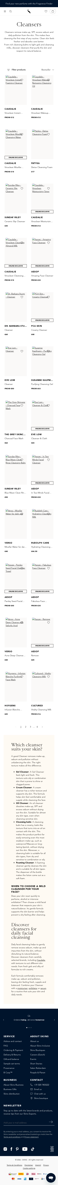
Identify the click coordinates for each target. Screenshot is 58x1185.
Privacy (46, 1165)
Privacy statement (31, 1137)
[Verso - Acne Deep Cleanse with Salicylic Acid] (16, 632)
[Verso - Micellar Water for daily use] (16, 524)
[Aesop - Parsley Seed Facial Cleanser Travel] (16, 578)
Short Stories (36, 1063)
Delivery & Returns (12, 1054)
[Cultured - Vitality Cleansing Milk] (42, 687)
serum (43, 988)
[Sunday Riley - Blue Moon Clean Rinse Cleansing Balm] (16, 470)
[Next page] (42, 726)
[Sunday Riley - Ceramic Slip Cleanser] (16, 198)
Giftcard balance (11, 1059)
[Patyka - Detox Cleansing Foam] (42, 144)
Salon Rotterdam (38, 1068)
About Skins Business (13, 1084)
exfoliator (33, 988)
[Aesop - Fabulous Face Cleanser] (42, 578)
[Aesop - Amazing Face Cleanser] (42, 253)
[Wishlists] (46, 11)
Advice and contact (13, 1041)
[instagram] (5, 1148)
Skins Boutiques (37, 1050)
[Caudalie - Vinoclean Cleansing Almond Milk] (16, 253)
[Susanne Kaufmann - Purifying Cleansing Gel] (42, 361)
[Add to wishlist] (22, 80)
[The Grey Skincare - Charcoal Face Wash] (16, 415)
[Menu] (5, 11)
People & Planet (37, 1072)
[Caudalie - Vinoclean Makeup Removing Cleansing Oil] (42, 90)
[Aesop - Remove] (42, 632)
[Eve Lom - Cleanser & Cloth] (42, 415)
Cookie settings (29, 1168)
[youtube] (25, 1148)
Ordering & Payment (13, 1050)
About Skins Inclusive (40, 1045)
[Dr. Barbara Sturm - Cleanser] (16, 307)
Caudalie (41, 960)
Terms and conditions (12, 1137)
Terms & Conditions (14, 1165)
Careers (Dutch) (37, 1054)
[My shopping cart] (53, 11)
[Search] (10, 11)
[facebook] (11, 1148)
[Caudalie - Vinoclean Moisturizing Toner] (42, 198)
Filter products (18, 70)
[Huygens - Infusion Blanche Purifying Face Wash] (16, 687)
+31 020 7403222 (41, 1084)
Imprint (38, 1165)
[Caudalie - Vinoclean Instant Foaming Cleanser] (16, 90)
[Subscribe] (50, 1122)
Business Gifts (10, 1089)
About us (34, 1041)
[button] (3, 1019)
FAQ (6, 1045)
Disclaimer (29, 1165)
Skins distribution (12, 1093)
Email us (38, 1089)
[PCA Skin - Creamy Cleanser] (42, 307)
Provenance (9, 1068)
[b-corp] (52, 1148)
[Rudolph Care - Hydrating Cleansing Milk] (42, 524)
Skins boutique (41, 1098)
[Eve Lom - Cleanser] (16, 361)
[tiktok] (32, 1148)
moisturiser (22, 988)
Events (33, 1059)
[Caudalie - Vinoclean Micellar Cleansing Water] (16, 144)
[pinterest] (17, 1148)
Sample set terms (12, 1063)
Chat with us (40, 1093)
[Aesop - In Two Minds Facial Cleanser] (42, 470)
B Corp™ (8, 1072)
